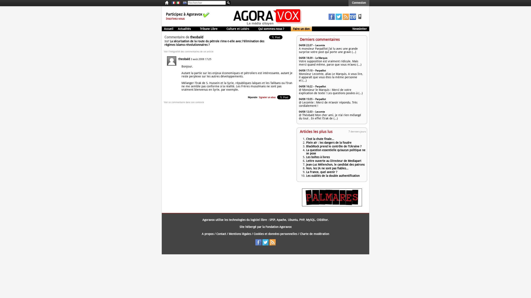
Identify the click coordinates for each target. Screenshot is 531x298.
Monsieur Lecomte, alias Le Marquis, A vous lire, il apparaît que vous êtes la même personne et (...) (331, 77)
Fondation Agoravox (279, 226)
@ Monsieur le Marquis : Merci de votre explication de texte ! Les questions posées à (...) (331, 91)
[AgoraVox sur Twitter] (339, 18)
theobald (184, 59)
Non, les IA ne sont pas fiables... (327, 168)
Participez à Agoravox (184, 14)
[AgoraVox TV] (353, 18)
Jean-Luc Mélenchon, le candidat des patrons (335, 164)
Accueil (168, 28)
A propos (208, 234)
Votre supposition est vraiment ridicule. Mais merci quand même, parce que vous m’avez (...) (330, 63)
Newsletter (359, 28)
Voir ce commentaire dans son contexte (184, 102)
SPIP (272, 219)
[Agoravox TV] (184, 2)
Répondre (252, 97)
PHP (301, 219)
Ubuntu (293, 219)
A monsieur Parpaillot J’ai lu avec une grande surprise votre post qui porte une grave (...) (328, 50)
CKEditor (322, 219)
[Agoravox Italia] (178, 2)
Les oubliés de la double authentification (333, 175)
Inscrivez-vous (175, 18)
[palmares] (332, 205)
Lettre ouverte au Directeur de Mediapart (333, 160)
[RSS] (346, 18)
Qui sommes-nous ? (271, 28)
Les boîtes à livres (318, 157)
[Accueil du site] (267, 24)
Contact (221, 234)
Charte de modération (314, 234)
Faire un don (301, 28)
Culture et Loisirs (238, 28)
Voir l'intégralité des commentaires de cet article (188, 51)
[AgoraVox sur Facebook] (332, 18)
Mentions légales (240, 234)
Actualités (184, 28)
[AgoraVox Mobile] (360, 18)
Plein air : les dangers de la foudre (329, 142)
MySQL (310, 219)
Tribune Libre (209, 28)
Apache (281, 219)
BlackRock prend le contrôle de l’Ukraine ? (334, 146)
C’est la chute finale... (320, 139)
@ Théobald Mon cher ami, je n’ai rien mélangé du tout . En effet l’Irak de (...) (330, 116)
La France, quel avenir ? (321, 172)
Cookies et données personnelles (275, 234)
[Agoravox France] (173, 2)
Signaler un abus (267, 97)
